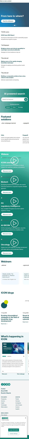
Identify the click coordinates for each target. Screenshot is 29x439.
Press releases (4, 415)
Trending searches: (14, 104)
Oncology (20, 107)
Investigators (18, 403)
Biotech (8, 107)
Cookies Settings (14, 433)
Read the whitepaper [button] (8, 21)
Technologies (4, 405)
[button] (14, 158)
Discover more (7, 171)
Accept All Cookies (13, 429)
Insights (2, 403)
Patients (17, 399)
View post (4, 374)
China (14, 107)
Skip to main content (5, 1)
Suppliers (17, 409)
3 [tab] (16, 25)
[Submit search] (25, 99)
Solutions (3, 401)
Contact (3, 388)
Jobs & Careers (19, 405)
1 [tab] (13, 25)
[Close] (25, 417)
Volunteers (18, 401)
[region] (13, 427)
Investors (17, 407)
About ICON (4, 391)
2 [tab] (14, 25)
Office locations (4, 407)
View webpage (20, 374)
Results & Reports (6, 393)
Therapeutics (3, 399)
